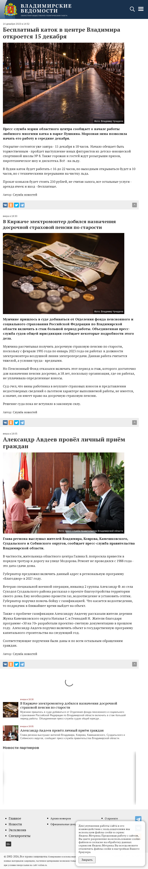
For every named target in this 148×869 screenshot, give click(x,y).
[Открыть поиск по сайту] (133, 11)
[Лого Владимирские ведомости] (37, 9)
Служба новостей (25, 194)
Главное (15, 818)
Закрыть (87, 859)
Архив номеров (60, 818)
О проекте (111, 818)
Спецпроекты (19, 836)
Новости (15, 824)
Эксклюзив (17, 830)
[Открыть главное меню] (141, 11)
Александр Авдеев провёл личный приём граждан (62, 730)
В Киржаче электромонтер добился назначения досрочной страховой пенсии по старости (68, 705)
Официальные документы (67, 824)
